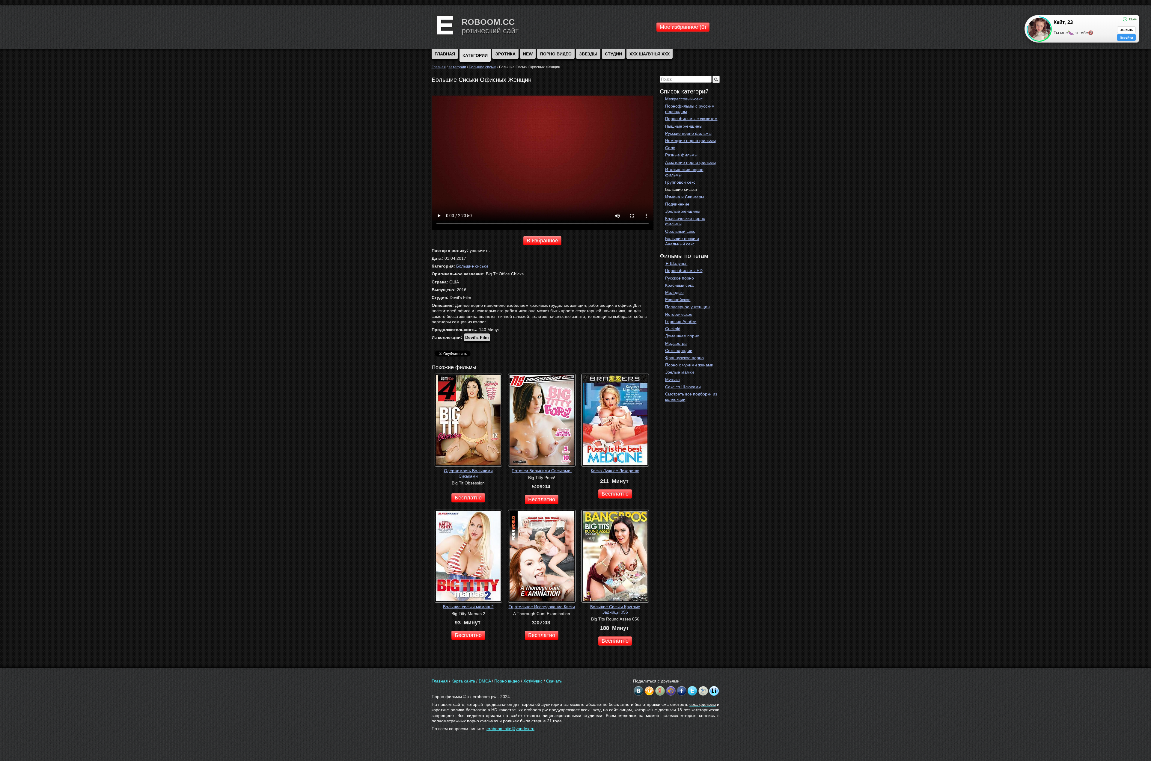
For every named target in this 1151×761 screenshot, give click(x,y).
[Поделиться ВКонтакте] (638, 691)
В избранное (542, 241)
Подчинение (677, 204)
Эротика (505, 54)
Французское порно (684, 357)
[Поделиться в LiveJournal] (703, 691)
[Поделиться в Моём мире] (671, 691)
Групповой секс (680, 182)
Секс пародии (678, 350)
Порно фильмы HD (684, 270)
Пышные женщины (683, 126)
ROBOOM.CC (488, 22)
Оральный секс (680, 231)
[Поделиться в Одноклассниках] (649, 691)
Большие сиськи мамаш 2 (468, 606)
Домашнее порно (682, 335)
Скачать (554, 681)
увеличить (479, 250)
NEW (528, 54)
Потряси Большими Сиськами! (542, 470)
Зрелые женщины (682, 211)
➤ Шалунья (676, 263)
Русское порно (679, 278)
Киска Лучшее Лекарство (615, 470)
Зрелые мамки (679, 372)
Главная (440, 681)
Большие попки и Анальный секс (682, 241)
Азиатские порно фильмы (690, 162)
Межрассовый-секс (684, 98)
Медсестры (676, 343)
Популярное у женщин (687, 306)
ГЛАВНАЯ (445, 54)
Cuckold (672, 328)
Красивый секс (679, 285)
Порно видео (556, 54)
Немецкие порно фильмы (690, 140)
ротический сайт (490, 30)
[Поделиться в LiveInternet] (714, 691)
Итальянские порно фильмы (684, 172)
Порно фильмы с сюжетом (691, 118)
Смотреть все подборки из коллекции (691, 397)
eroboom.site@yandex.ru (510, 728)
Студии (613, 54)
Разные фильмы (681, 154)
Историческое (678, 314)
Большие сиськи (681, 189)
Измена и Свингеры (684, 196)
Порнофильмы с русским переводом (690, 109)
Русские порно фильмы (688, 133)
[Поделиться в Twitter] (692, 691)
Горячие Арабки (681, 321)
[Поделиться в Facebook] (681, 691)
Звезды (588, 54)
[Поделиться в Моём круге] (660, 691)
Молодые (674, 292)
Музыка (672, 379)
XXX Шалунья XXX (649, 54)
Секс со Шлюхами (683, 386)
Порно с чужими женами (689, 365)
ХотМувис (533, 681)
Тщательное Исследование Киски (542, 606)
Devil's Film (477, 337)
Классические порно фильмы (685, 221)
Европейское (678, 299)
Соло (670, 147)
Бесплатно (468, 498)
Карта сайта (463, 681)
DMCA (485, 681)
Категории (475, 55)
